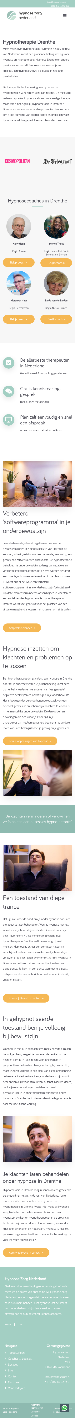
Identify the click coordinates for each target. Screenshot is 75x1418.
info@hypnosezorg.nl (56, 2)
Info (10, 1370)
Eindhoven (21, 1228)
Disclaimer (35, 1411)
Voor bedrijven (16, 1388)
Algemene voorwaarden (37, 1406)
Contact (12, 1376)
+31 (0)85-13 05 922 (59, 5)
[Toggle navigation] (65, 16)
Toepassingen (16, 1352)
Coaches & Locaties (19, 1358)
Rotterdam (38, 1228)
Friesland (8, 1228)
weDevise (57, 1411)
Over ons (13, 1382)
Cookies (34, 1415)
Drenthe (67, 678)
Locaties (12, 1364)
